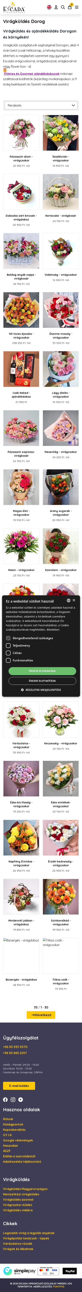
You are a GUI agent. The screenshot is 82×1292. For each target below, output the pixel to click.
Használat (10, 1145)
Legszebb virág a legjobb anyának (29, 1233)
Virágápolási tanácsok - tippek (26, 1238)
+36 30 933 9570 (15, 1047)
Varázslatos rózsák (17, 1243)
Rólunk (8, 1119)
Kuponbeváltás (14, 1130)
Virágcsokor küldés (17, 1205)
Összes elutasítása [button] (42, 680)
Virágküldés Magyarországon (25, 1189)
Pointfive (58, 1286)
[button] (41, 690)
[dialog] (41, 646)
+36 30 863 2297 (15, 1053)
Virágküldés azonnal (18, 1199)
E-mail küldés (19, 1086)
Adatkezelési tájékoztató (22, 1161)
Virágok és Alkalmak (18, 1249)
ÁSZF (7, 1151)
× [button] (73, 600)
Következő (43, 1015)
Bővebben (53, 629)
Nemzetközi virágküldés (21, 1194)
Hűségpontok (13, 1124)
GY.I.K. (7, 1135)
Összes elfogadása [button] (42, 671)
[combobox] (68, 600)
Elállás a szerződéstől (19, 1156)
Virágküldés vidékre (18, 1210)
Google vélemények (18, 1140)
